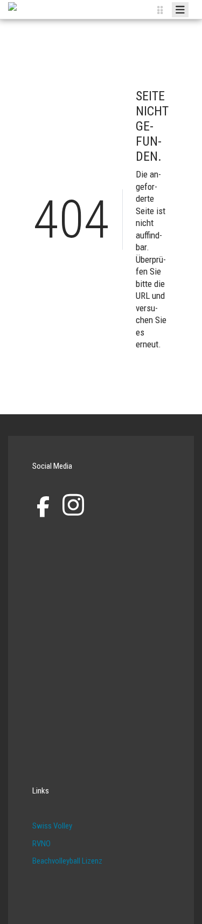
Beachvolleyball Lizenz (67, 861)
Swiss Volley (52, 826)
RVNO (41, 843)
